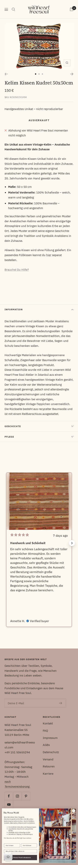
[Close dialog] (73, 810)
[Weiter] (71, 74)
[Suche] (13, 9)
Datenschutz (51, 752)
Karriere (48, 773)
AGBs (46, 745)
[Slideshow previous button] (6, 543)
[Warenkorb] (71, 9)
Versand (48, 759)
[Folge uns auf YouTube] (9, 804)
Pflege (9, 436)
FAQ (45, 730)
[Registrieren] (60, 703)
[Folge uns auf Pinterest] (26, 796)
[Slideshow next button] (72, 543)
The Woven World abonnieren (20, 857)
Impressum (50, 738)
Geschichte (13, 426)
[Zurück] (6, 74)
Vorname (6, 842)
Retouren (49, 766)
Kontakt (48, 723)
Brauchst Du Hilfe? (17, 269)
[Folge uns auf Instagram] (17, 796)
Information (14, 309)
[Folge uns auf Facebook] (9, 796)
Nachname (24, 842)
